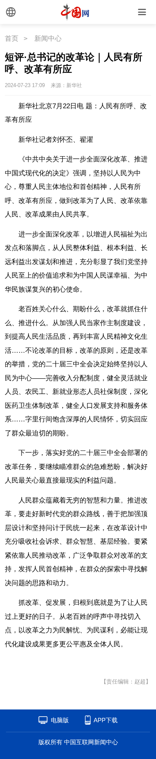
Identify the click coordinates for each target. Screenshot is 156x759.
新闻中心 (48, 38)
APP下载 (106, 720)
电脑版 (60, 720)
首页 (11, 38)
